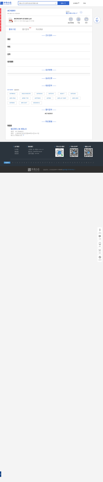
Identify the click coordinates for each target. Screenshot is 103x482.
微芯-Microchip (71, 13)
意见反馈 (16, 153)
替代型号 (26, 28)
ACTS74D (51, 93)
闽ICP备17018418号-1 (69, 169)
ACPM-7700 (25, 98)
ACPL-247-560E (61, 98)
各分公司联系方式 (16, 135)
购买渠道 (39, 29)
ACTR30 (49, 98)
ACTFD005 (37, 98)
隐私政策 (16, 151)
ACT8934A (39, 93)
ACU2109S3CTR (26, 93)
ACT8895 (12, 102)
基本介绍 (12, 29)
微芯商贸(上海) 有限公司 (19, 129)
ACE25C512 (36, 102)
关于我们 (16, 149)
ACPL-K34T (24, 102)
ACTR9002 (12, 93)
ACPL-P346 (13, 98)
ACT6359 (73, 93)
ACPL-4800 (75, 98)
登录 (84, 3)
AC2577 (62, 93)
